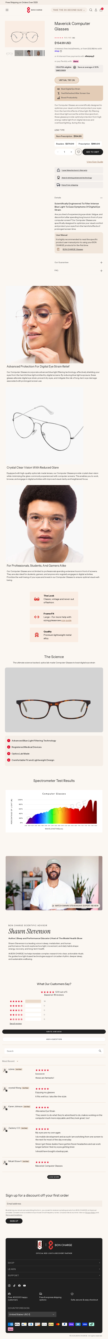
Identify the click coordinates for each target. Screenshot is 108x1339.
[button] (7, 10)
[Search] (90, 10)
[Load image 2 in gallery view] (19, 53)
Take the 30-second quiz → (69, 10)
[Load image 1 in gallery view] (9, 53)
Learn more (61, 70)
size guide (66, 620)
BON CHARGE (81, 1336)
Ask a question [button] (54, 1039)
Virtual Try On (67, 80)
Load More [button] (54, 1177)
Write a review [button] (54, 1032)
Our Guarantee (61, 262)
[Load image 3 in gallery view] (28, 53)
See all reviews (16, 1024)
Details (58, 197)
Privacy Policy (90, 1212)
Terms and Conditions (14, 1215)
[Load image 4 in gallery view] (38, 53)
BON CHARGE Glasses (73, 249)
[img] (70, 1070)
